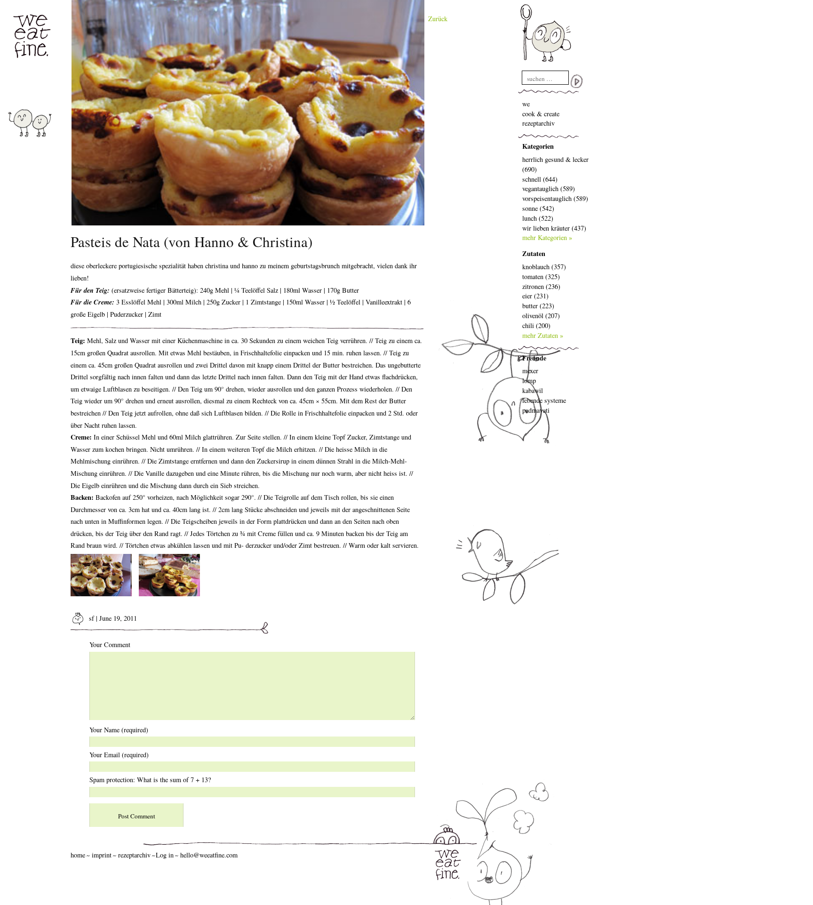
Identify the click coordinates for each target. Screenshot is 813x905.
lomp (529, 380)
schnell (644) (540, 179)
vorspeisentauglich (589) (555, 198)
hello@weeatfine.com (209, 854)
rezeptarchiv (538, 123)
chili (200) (536, 325)
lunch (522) (537, 218)
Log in (165, 854)
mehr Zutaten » (542, 335)
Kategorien (538, 146)
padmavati (536, 410)
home (78, 854)
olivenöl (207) (541, 315)
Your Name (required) (118, 729)
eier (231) (535, 295)
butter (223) (538, 305)
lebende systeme (544, 400)
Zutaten (533, 253)
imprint (102, 854)
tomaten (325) (541, 276)
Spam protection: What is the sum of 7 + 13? (150, 779)
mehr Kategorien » (547, 237)
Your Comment (109, 644)
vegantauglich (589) (548, 188)
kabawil (532, 390)
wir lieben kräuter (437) (554, 228)
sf (90, 618)
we (526, 103)
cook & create (540, 113)
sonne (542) (538, 208)
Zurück (437, 18)
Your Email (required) (119, 754)
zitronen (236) (541, 286)
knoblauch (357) (544, 266)
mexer (530, 370)
